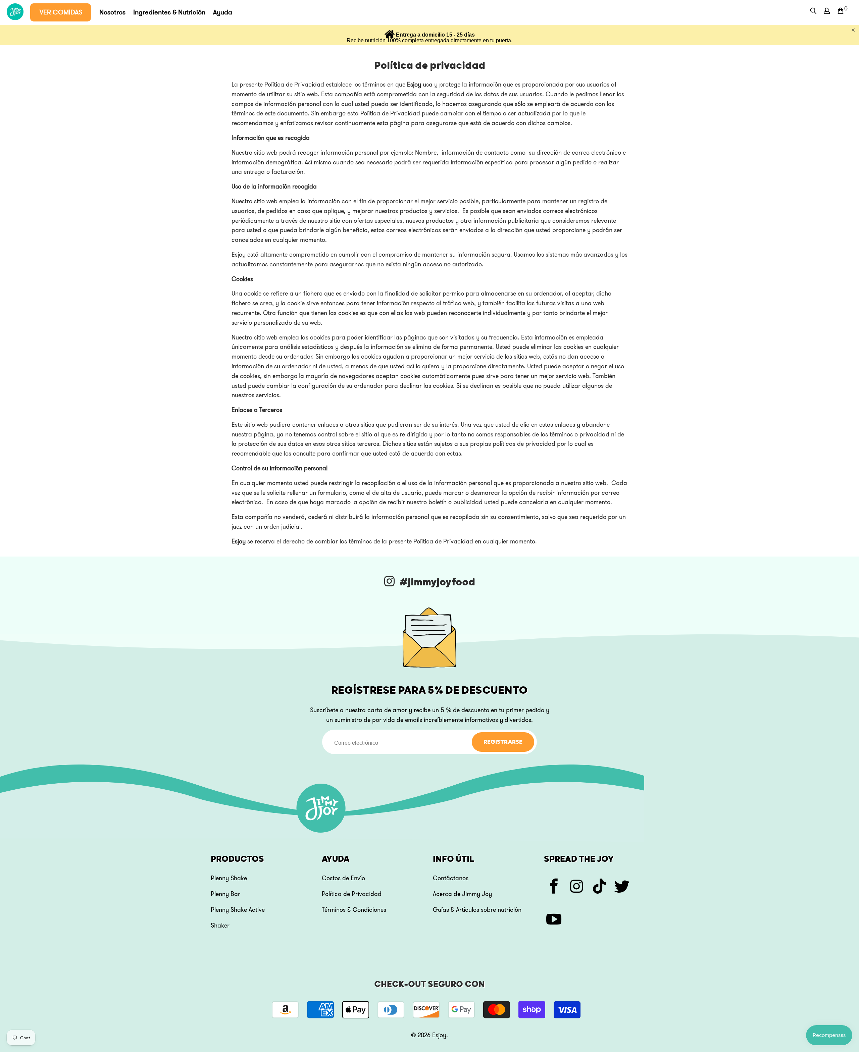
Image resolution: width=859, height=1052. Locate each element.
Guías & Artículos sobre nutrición (477, 909)
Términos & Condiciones (354, 909)
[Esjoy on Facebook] (554, 887)
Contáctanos (450, 878)
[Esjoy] (15, 12)
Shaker (220, 925)
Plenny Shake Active (238, 909)
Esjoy (439, 1035)
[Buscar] (813, 11)
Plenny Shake (229, 878)
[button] (60, 12)
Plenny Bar (225, 894)
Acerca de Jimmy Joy (462, 894)
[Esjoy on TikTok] (600, 887)
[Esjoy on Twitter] (622, 887)
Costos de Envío (343, 878)
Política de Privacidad (352, 894)
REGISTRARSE (503, 742)
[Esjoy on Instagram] (577, 887)
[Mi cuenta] (827, 12)
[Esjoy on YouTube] (554, 920)
